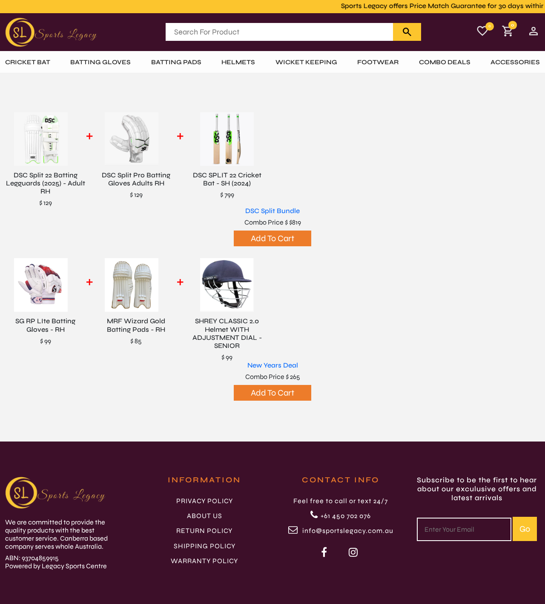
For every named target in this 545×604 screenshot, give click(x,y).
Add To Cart (272, 238)
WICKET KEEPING (306, 62)
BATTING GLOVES (100, 62)
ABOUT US (204, 516)
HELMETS (238, 62)
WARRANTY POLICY (204, 561)
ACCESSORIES (515, 62)
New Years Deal (272, 365)
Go (524, 529)
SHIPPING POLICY (204, 546)
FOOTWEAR (378, 62)
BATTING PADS (176, 62)
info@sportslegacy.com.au (347, 531)
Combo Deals (444, 62)
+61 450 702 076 (346, 516)
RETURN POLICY (204, 531)
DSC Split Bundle (272, 211)
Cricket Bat (27, 62)
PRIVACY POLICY (204, 501)
